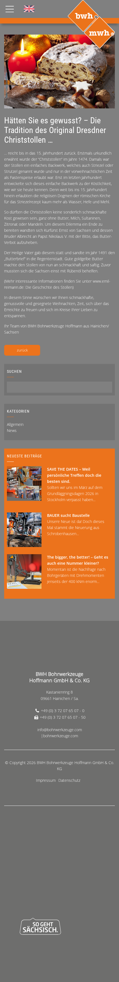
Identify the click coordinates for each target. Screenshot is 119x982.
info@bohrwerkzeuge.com (59, 729)
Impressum (46, 780)
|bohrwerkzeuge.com (59, 735)
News (12, 430)
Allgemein (15, 424)
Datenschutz (69, 780)
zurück (22, 350)
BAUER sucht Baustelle (68, 515)
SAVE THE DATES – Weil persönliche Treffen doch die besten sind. (74, 475)
